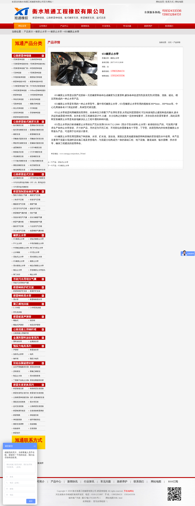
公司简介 (43, 26)
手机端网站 (129, 491)
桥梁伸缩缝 (38, 17)
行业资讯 (106, 26)
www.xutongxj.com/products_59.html (72, 154)
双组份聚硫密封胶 (23, 363)
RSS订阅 (173, 481)
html (120, 498)
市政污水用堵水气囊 (24, 279)
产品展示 (29, 31)
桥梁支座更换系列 (23, 384)
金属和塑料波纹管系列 (26, 337)
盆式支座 (101, 17)
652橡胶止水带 (63, 166)
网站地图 (179, 2)
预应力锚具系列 (22, 346)
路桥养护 (148, 26)
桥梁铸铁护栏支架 (23, 287)
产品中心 (64, 26)
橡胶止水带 (41, 31)
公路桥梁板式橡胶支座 (26, 121)
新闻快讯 (85, 26)
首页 (170, 42)
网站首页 (160, 2)
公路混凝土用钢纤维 (24, 329)
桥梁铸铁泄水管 (22, 295)
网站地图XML (112, 498)
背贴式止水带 (63, 162)
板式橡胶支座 (71, 17)
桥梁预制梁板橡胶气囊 (26, 191)
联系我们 (169, 26)
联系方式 (170, 2)
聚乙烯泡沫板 (21, 304)
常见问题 (127, 26)
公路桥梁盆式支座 (23, 174)
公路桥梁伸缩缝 (54, 17)
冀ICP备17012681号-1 (91, 498)
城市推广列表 (75, 498)
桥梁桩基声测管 (22, 316)
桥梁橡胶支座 (87, 17)
